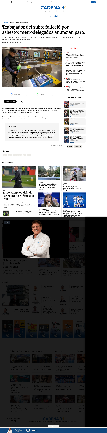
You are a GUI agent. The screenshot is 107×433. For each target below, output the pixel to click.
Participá (94, 2)
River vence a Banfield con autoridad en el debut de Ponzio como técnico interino (75, 55)
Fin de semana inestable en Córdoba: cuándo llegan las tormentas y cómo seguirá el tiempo (72, 187)
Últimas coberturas (40, 2)
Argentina (46, 11)
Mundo (67, 11)
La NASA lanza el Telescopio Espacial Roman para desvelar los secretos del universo (75, 81)
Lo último (74, 48)
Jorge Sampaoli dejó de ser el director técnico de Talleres (19, 196)
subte (5, 155)
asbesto (10, 155)
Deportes (16, 2)
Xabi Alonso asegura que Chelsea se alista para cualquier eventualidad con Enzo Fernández (75, 89)
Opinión (26, 2)
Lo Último (40, 11)
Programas (32, 2)
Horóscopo (66, 2)
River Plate (70, 52)
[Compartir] (22, 101)
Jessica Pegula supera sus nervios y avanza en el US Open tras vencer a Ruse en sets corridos (75, 63)
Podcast (69, 146)
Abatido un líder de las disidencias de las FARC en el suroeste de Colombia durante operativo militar (75, 72)
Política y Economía (43, 209)
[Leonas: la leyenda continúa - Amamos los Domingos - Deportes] (66, 104)
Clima (61, 2)
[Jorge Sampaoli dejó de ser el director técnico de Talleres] (19, 177)
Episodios (72, 105)
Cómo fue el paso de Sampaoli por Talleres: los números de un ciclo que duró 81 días (22, 212)
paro (24, 155)
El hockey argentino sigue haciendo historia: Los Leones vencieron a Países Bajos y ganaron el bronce (72, 214)
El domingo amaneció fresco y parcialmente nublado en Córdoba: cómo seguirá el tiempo (48, 186)
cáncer (28, 155)
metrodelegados (17, 155)
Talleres (4, 190)
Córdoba (54, 11)
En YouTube (56, 2)
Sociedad (5, 22)
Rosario (60, 11)
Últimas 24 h (49, 2)
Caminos (21, 2)
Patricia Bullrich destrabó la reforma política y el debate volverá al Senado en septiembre (49, 212)
